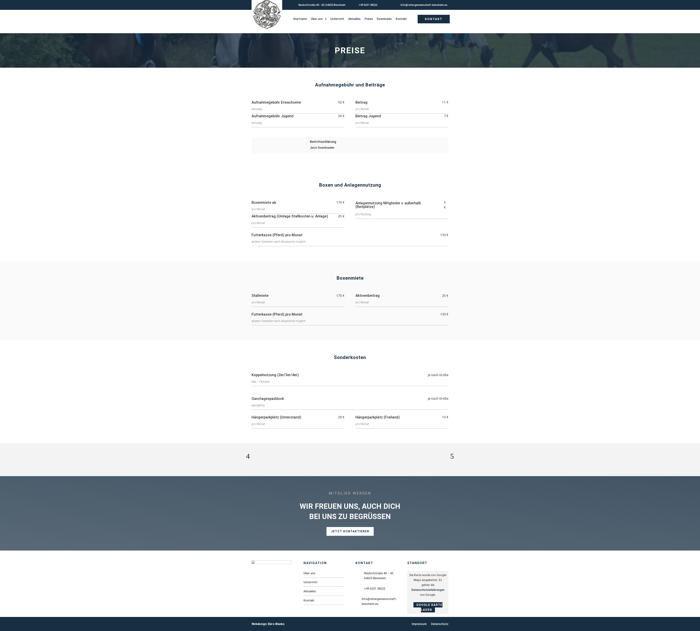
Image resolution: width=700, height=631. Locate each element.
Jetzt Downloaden (322, 147)
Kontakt (401, 19)
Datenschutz (439, 624)
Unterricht (337, 19)
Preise (369, 19)
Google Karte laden (429, 607)
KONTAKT (433, 19)
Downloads (384, 19)
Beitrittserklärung (323, 142)
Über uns (317, 19)
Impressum (419, 624)
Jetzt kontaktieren (350, 531)
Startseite (300, 19)
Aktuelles (354, 19)
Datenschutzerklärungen (427, 590)
